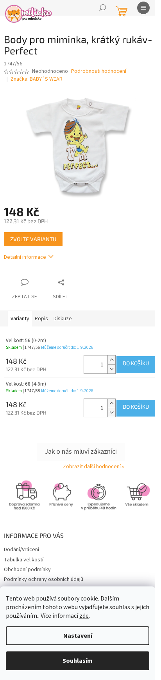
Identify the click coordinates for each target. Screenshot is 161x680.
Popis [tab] (41, 319)
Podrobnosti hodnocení (98, 71)
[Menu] (143, 8)
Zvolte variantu (33, 239)
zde (84, 615)
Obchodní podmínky (27, 570)
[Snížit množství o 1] (111, 368)
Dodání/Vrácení (21, 550)
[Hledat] (102, 8)
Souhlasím (78, 661)
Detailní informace (25, 257)
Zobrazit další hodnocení (92, 467)
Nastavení (77, 635)
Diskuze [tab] (63, 319)
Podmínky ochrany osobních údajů (43, 579)
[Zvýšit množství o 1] (111, 359)
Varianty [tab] (20, 319)
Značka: (37, 79)
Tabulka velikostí (23, 560)
